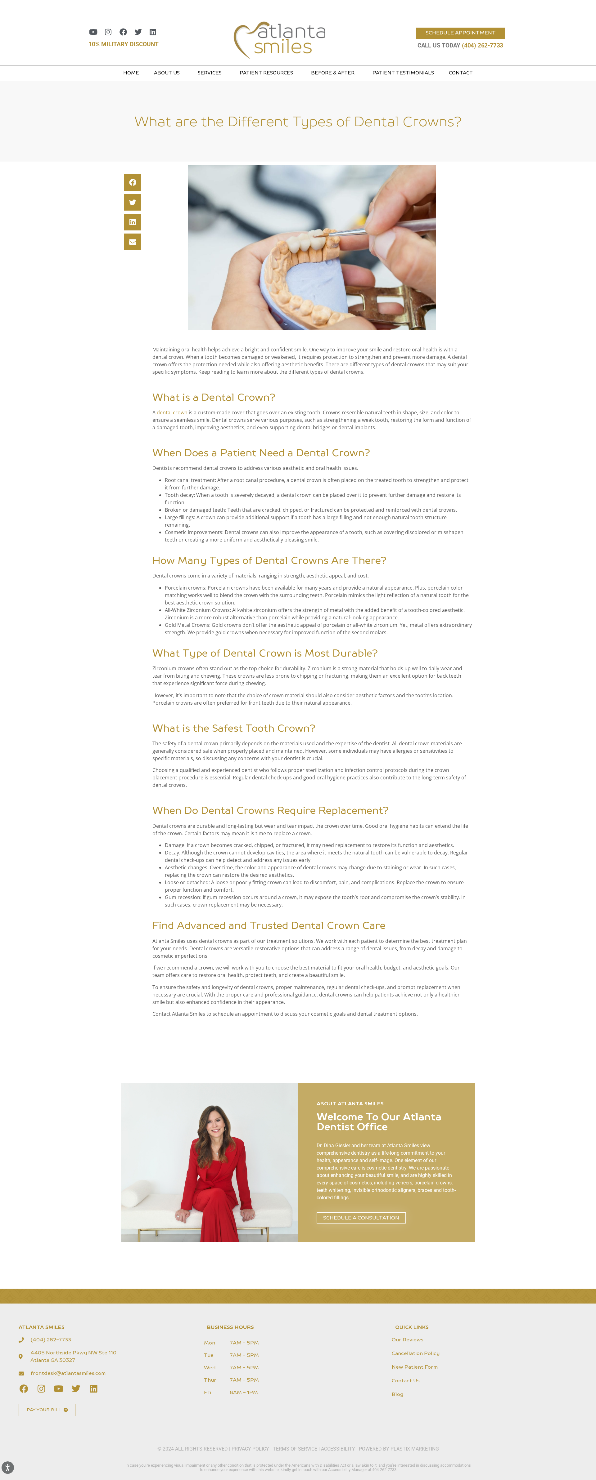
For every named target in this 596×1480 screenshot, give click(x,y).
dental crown (172, 412)
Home (131, 73)
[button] (132, 182)
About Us (167, 73)
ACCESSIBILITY (338, 1449)
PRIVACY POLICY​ (251, 1449)
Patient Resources (266, 73)
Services (210, 73)
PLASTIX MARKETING (415, 1449)
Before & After (332, 73)
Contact (461, 73)
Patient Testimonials (403, 73)
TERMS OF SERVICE (295, 1449)
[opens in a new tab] (93, 32)
